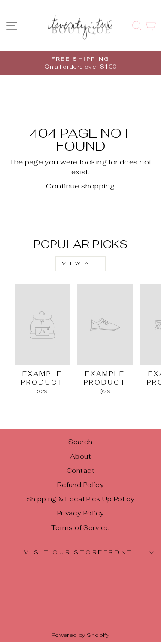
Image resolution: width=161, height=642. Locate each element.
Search (80, 442)
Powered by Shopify (80, 635)
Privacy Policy (80, 513)
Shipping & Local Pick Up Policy (81, 499)
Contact (80, 470)
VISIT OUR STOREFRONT (78, 552)
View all (80, 263)
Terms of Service (80, 528)
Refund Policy (80, 485)
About (80, 456)
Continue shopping (80, 186)
